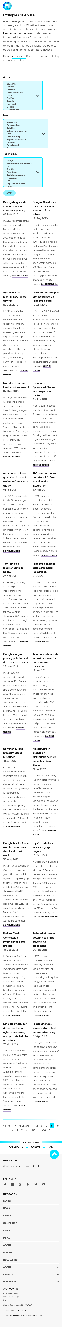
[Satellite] (22, 128)
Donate (35, 1147)
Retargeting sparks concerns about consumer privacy (14, 206)
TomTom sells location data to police (13, 568)
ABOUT (7, 1245)
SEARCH (7, 1200)
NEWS (6, 1208)
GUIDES (7, 1215)
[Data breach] (22, 145)
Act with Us (16, 1147)
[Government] (19, 109)
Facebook (4, 1184)
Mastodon (20, 1184)
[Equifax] (19, 98)
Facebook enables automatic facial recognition (44, 568)
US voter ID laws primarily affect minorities (13, 753)
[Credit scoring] (22, 136)
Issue (6, 115)
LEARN (6, 1230)
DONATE (7, 1252)
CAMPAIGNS (10, 1223)
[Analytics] (19, 160)
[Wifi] (19, 180)
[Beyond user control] (22, 139)
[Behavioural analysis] (22, 130)
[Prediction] (19, 177)
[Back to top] (54, 1154)
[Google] (19, 106)
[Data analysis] (22, 125)
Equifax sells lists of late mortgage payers (44, 847)
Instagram (12, 1184)
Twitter (35, 1184)
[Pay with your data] (19, 183)
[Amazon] (19, 89)
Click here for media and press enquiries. (22, 1316)
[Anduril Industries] (19, 92)
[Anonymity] (22, 122)
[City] (22, 133)
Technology (10, 154)
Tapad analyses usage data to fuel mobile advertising (44, 1028)
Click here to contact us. (15, 1310)
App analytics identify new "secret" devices (15, 296)
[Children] (22, 142)
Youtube (43, 1184)
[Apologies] (22, 148)
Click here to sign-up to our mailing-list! (22, 1166)
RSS (28, 1184)
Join (50, 1147)
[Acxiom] (19, 86)
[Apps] (19, 186)
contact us (19, 56)
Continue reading (20, 276)
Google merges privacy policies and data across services (15, 658)
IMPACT (7, 1237)
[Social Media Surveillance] (19, 163)
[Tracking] (19, 169)
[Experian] (19, 101)
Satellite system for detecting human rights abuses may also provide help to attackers (15, 1032)
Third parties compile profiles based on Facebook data (46, 296)
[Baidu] (19, 95)
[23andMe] (19, 84)
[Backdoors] (19, 172)
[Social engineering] (19, 175)
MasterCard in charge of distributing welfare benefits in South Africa (44, 757)
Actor (6, 77)
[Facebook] (19, 104)
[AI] (19, 166)
